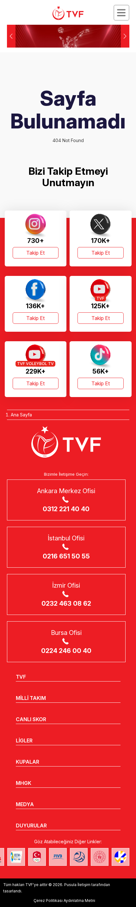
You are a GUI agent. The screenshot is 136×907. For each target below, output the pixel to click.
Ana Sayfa (21, 414)
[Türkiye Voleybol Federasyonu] (68, 13)
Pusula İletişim (77, 884)
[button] (125, 36)
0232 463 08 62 (66, 603)
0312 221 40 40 (66, 509)
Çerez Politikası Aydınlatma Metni (64, 900)
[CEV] (120, 857)
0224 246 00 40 (66, 651)
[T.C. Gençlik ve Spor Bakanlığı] (99, 857)
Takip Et (35, 253)
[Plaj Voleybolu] (16, 857)
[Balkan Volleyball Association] (79, 857)
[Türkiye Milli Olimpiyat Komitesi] (37, 857)
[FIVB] (58, 857)
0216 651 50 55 (66, 556)
